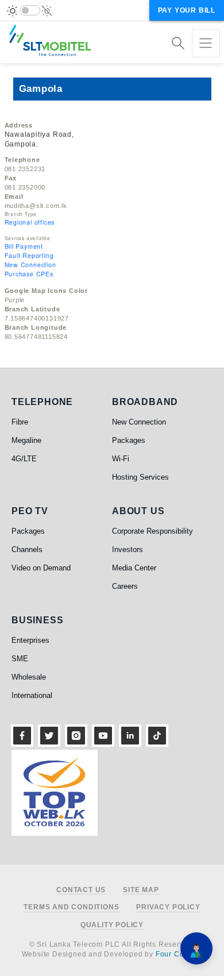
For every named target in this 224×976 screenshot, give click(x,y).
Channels (27, 549)
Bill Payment (24, 246)
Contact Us (81, 890)
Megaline (26, 440)
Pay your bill (186, 10)
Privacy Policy (168, 907)
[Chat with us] (196, 948)
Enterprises (30, 640)
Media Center (134, 568)
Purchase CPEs (29, 273)
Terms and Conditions (71, 907)
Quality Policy (112, 925)
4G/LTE (24, 458)
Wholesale (28, 677)
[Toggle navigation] (206, 43)
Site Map (141, 890)
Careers (125, 586)
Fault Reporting (29, 255)
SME (19, 658)
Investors (127, 549)
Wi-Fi (120, 458)
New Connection (30, 264)
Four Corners (179, 954)
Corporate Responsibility (152, 531)
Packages (128, 440)
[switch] (30, 10)
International (31, 695)
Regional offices (30, 222)
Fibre (19, 422)
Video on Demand (41, 568)
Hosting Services (140, 477)
